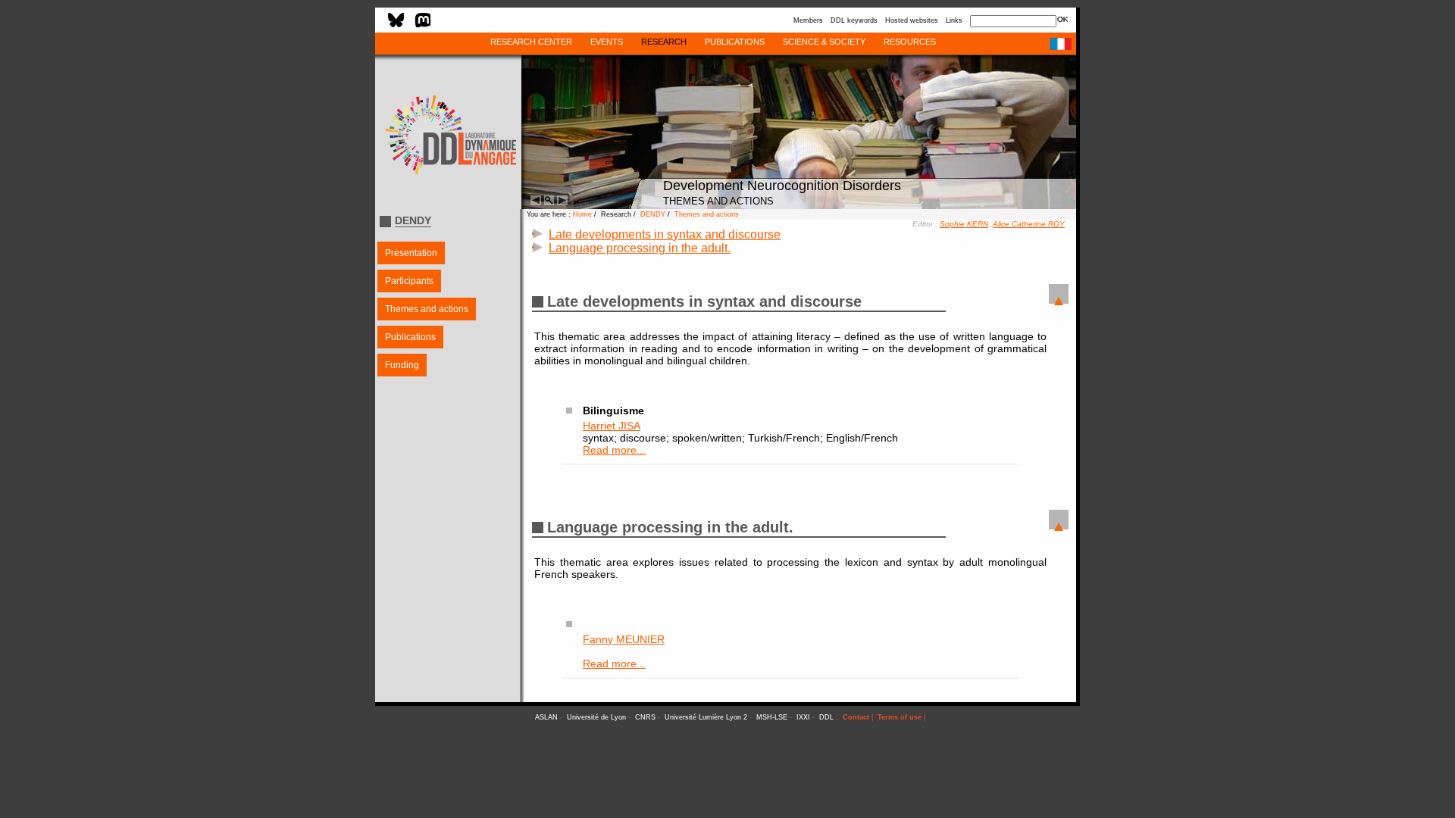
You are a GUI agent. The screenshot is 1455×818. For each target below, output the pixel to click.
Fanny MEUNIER (624, 639)
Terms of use (900, 717)
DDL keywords (854, 20)
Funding (402, 365)
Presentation (411, 253)
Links (954, 20)
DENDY (652, 214)
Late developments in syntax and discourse (665, 234)
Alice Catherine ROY (1029, 224)
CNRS (645, 717)
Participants (409, 281)
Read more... (614, 450)
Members (808, 20)
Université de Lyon (596, 717)
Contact (856, 717)
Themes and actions (426, 309)
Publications (410, 337)
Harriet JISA (611, 426)
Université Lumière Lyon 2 (706, 717)
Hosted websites (911, 20)
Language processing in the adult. (640, 248)
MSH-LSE (771, 717)
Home (582, 214)
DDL (826, 717)
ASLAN (546, 717)
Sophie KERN (964, 224)
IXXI (803, 717)
